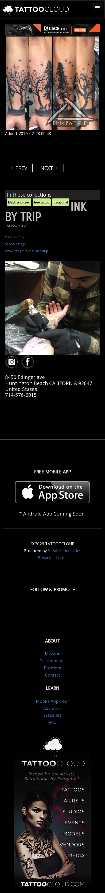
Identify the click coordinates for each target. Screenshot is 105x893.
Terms (61, 557)
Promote (52, 668)
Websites (52, 715)
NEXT (47, 168)
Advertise (52, 708)
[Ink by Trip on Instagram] (12, 362)
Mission (52, 653)
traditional (61, 202)
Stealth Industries (64, 550)
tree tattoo (41, 202)
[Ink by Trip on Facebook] (28, 362)
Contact (52, 675)
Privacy (44, 557)
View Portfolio (15, 237)
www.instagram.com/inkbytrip (26, 251)
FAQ (53, 722)
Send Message (15, 244)
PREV (20, 168)
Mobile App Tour (52, 701)
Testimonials (52, 661)
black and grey (19, 202)
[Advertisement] (46, 150)
